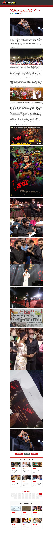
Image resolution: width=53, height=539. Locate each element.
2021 (30, 493)
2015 (19, 495)
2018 (40, 493)
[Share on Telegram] (14, 13)
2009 (40, 495)
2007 (19, 497)
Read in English (19, 15)
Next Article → (34, 453)
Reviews (18, 5)
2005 (26, 497)
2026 (12, 493)
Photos (15, 5)
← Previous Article (19, 453)
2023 (23, 493)
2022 (26, 493)
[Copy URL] (10, 13)
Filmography (6, 5)
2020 (33, 493)
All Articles (27, 453)
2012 (30, 495)
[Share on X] (18, 13)
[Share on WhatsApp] (12, 13)
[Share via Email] (20, 13)
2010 (37, 495)
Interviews (23, 5)
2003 (33, 497)
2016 (16, 495)
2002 (37, 497)
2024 (19, 493)
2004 (30, 497)
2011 (33, 495)
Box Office (10, 5)
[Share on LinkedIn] (21, 13)
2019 (37, 493)
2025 (16, 493)
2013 (26, 495)
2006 (23, 497)
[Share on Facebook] (16, 13)
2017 (12, 495)
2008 (16, 497)
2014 (23, 495)
